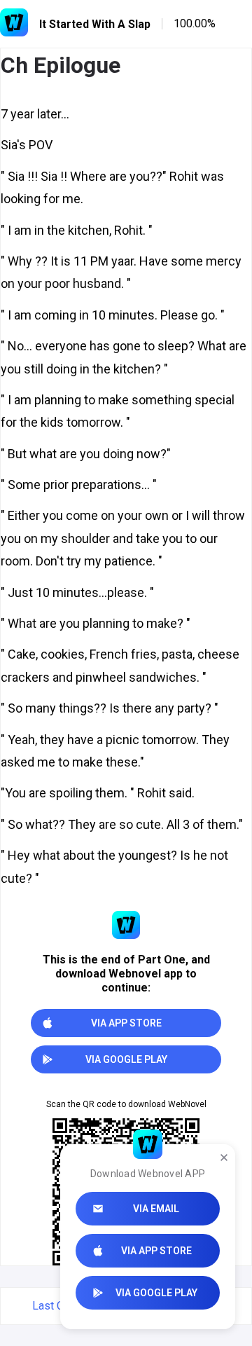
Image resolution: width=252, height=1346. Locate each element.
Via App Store (156, 1250)
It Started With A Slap (94, 24)
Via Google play (156, 1292)
